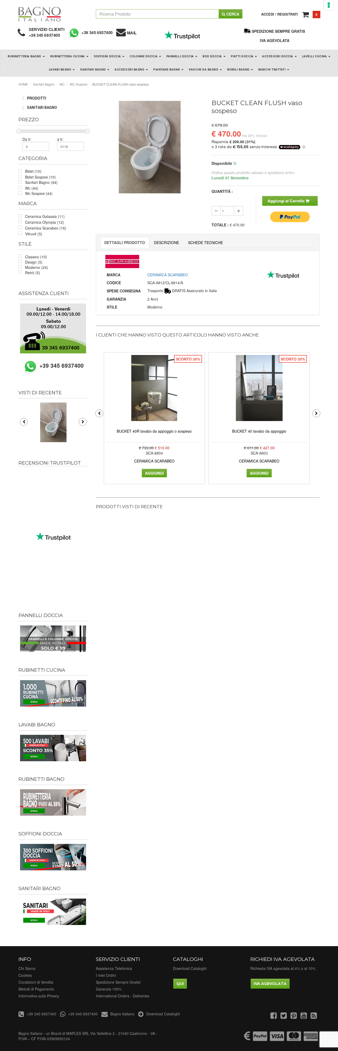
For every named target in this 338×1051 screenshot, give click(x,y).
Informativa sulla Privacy (38, 995)
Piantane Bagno (167, 69)
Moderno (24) (36, 267)
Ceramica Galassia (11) (45, 216)
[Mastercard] (294, 1038)
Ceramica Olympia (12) (44, 222)
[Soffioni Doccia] (53, 857)
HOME (23, 84)
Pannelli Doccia (180, 56)
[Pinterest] (293, 1016)
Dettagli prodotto (124, 242)
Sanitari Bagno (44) (41, 182)
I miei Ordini (106, 975)
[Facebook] (273, 1016)
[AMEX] (311, 1038)
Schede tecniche (205, 242)
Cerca (232, 14)
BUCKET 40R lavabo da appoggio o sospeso (154, 431)
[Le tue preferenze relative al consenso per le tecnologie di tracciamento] (329, 5)
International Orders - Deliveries (122, 995)
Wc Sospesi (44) (39, 193)
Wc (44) (31, 188)
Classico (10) (36, 256)
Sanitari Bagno (93, 69)
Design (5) (34, 262)
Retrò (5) (32, 272)
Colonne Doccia (144, 56)
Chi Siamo (27, 968)
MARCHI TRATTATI (272, 69)
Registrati (287, 14)
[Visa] (277, 1038)
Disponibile (222, 163)
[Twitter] (283, 1016)
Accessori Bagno (130, 69)
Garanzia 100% (109, 989)
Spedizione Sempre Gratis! (118, 982)
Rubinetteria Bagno (25, 56)
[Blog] (314, 1016)
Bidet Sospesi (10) (40, 177)
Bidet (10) (33, 171)
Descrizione (166, 242)
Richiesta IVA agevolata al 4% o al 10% (283, 968)
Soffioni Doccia (108, 56)
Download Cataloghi (189, 968)
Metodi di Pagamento (36, 989)
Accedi (267, 14)
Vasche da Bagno (204, 69)
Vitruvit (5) (33, 233)
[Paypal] (260, 1038)
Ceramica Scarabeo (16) (45, 228)
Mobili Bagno (238, 69)
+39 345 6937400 (44, 35)
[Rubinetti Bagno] (53, 802)
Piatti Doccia (243, 56)
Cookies (25, 975)
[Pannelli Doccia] (53, 638)
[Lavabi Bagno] (53, 748)
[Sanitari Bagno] (53, 912)
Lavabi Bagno (60, 69)
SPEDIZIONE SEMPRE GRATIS (278, 31)
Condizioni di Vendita (35, 982)
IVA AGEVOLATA (274, 40)
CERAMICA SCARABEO (167, 274)
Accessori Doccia (278, 56)
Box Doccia (213, 56)
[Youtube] (304, 1016)
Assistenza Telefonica (114, 968)
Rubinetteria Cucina (68, 56)
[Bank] (247, 1038)
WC (62, 84)
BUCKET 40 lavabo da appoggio (259, 431)
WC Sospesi (78, 84)
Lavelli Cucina (315, 56)
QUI (180, 983)
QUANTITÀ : (222, 191)
